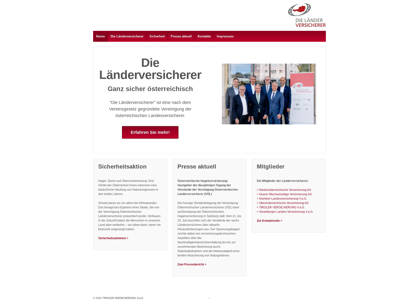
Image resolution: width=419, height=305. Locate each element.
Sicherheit (157, 36)
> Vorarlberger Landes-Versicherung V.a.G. (285, 211)
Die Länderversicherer (127, 36)
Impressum (225, 36)
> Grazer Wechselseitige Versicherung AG (284, 194)
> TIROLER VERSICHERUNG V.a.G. (281, 207)
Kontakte (204, 36)
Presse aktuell (181, 36)
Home (100, 36)
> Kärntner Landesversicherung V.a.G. (282, 198)
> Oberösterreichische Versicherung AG (283, 203)
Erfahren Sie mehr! (150, 132)
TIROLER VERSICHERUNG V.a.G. (123, 298)
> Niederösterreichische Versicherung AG (284, 190)
